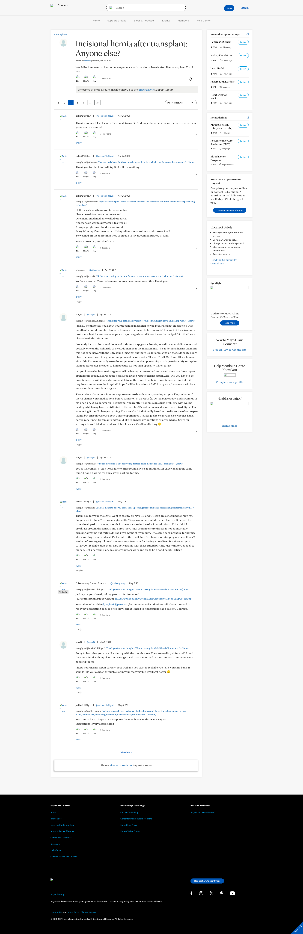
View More (126, 752)
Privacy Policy (73, 912)
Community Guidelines (60, 837)
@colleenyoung (117, 583)
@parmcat (121, 604)
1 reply (78, 302)
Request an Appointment (207, 880)
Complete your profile (229, 382)
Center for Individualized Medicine (136, 818)
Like (77, 81)
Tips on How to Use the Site (230, 349)
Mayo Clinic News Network (203, 812)
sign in (114, 765)
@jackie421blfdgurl (104, 116)
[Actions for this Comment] (195, 134)
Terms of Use (56, 912)
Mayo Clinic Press (128, 825)
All (247, 34)
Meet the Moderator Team (62, 825)
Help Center (203, 20)
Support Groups (116, 20)
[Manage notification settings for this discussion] (190, 78)
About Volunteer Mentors (62, 831)
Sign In (245, 7)
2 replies (79, 570)
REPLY (79, 143)
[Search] (109, 7)
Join (229, 7)
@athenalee (94, 270)
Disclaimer (55, 844)
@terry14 (91, 314)
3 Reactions (105, 78)
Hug (94, 81)
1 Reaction (105, 173)
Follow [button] (243, 42)
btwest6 (91, 60)
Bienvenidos (229, 425)
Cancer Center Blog (129, 812)
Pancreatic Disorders (223, 81)
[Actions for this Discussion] (195, 79)
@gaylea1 (108, 604)
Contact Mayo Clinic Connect (64, 856)
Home (96, 20)
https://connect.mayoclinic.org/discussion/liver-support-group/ (154, 598)
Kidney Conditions (221, 55)
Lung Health (217, 68)
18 (97, 102)
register (127, 765)
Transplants (60, 34)
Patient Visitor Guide (130, 831)
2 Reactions (105, 287)
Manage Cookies (88, 912)
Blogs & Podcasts (144, 20)
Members (183, 20)
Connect (62, 5)
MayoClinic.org (57, 894)
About (53, 812)
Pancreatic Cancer (221, 41)
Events (166, 20)
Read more (229, 322)
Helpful (86, 81)
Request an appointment (230, 209)
